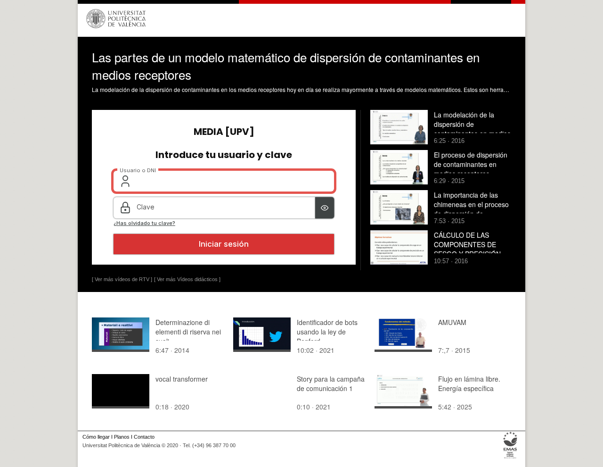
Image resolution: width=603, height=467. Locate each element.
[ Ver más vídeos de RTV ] (122, 279)
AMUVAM (452, 322)
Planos (122, 437)
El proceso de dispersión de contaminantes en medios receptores (470, 164)
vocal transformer (181, 379)
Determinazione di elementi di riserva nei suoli (188, 331)
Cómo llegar (96, 437)
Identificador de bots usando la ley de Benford (327, 331)
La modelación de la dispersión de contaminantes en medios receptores (472, 129)
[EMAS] (510, 458)
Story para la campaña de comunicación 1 (331, 383)
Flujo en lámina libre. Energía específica (469, 383)
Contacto (144, 437)
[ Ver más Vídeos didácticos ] (187, 279)
